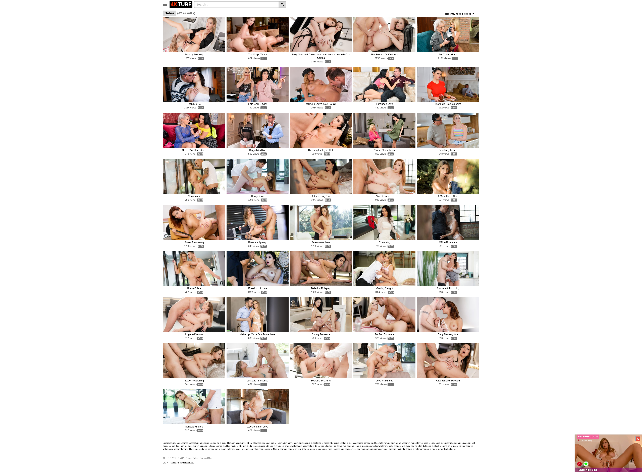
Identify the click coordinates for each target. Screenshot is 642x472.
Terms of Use (206, 458)
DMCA (181, 458)
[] (282, 4)
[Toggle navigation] (166, 4)
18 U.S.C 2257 (169, 458)
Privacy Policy (192, 458)
